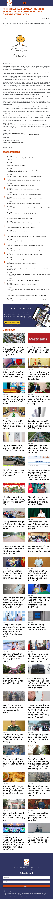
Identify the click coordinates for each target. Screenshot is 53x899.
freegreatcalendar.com (11, 89)
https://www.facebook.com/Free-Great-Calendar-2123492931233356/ (22, 134)
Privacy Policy (25, 869)
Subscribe (26, 886)
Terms (20, 869)
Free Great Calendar (8, 66)
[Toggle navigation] (24, 3)
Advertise (32, 869)
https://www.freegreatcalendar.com (15, 133)
